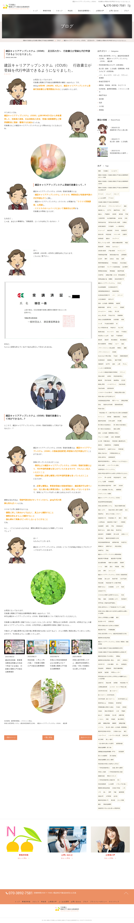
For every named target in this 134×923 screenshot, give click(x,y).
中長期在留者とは (115, 453)
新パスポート (114, 691)
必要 (99, 723)
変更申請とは (102, 703)
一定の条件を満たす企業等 (105, 743)
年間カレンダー (115, 672)
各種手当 (100, 550)
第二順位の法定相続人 (120, 425)
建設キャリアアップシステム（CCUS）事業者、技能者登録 (113, 643)
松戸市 (108, 364)
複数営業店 (117, 416)
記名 (99, 570)
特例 (122, 319)
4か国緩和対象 (111, 218)
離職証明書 (106, 723)
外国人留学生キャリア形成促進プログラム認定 (111, 607)
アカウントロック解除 (104, 493)
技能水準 (100, 796)
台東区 (109, 376)
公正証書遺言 (102, 299)
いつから (100, 719)
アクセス (111, 198)
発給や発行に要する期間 (115, 510)
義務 (125, 348)
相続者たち (101, 210)
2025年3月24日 (102, 691)
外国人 (110, 311)
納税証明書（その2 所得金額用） (116, 275)
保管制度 (100, 238)
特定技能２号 (124, 683)
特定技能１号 (112, 518)
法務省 (124, 222)
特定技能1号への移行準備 (113, 583)
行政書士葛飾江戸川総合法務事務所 (108, 202)
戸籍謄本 (107, 214)
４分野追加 (101, 522)
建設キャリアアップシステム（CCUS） (109, 497)
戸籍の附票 (111, 250)
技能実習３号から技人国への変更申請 (109, 808)
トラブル (100, 727)
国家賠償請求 (124, 356)
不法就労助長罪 (109, 323)
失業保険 (107, 715)
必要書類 (123, 254)
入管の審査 (110, 664)
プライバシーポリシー (114, 206)
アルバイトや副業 (103, 437)
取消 (122, 587)
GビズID (120, 327)
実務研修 (120, 315)
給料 (123, 259)
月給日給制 (101, 388)
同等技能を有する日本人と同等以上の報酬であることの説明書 (113, 678)
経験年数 (121, 715)
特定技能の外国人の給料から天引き (108, 764)
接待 (113, 364)
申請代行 (113, 327)
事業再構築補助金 (103, 263)
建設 (99, 804)
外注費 (119, 421)
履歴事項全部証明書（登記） (106, 660)
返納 (104, 599)
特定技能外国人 (118, 376)
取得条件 (124, 599)
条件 (115, 485)
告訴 (100, 103)
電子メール (115, 400)
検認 (126, 242)
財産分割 (100, 234)
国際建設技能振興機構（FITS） (107, 751)
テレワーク (115, 238)
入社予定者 (123, 579)
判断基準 (100, 364)
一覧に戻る (48, 737)
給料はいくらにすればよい (120, 461)
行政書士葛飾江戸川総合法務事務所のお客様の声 (112, 652)
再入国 (117, 311)
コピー (117, 344)
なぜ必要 (111, 784)
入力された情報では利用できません (108, 595)
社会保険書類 (102, 287)
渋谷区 (100, 711)
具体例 (114, 352)
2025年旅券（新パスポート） (106, 699)
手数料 (123, 711)
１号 (124, 788)
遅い (117, 664)
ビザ (117, 587)
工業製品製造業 (102, 687)
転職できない (102, 587)
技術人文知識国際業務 (104, 319)
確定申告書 (121, 271)
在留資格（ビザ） (114, 599)
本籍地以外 (119, 526)
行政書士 (106, 171)
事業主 (119, 348)
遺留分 (108, 238)
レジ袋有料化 (120, 226)
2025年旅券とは (122, 699)
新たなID (107, 579)
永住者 (121, 485)
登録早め (100, 514)
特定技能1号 (101, 449)
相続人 (100, 214)
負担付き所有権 (107, 404)
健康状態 (121, 792)
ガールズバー (102, 311)
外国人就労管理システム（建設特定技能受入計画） (113, 633)
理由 (99, 599)
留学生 (109, 307)
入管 (117, 711)
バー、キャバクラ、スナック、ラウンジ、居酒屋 (114, 76)
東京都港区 (114, 340)
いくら (100, 566)
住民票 (114, 214)
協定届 (100, 672)
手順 (126, 214)
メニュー (108, 194)
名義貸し (109, 360)
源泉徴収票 (111, 457)
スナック (120, 295)
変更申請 (118, 703)
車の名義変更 (102, 344)
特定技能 (108, 234)
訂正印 (100, 259)
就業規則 (123, 664)
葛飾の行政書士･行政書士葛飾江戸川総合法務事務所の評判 (113, 182)
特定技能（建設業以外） (119, 441)
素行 (117, 617)
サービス (100, 194)
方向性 (117, 230)
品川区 (116, 796)
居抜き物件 (101, 376)
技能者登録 (115, 291)
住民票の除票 (102, 250)
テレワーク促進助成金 (113, 267)
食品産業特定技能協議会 (105, 502)
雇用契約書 (119, 743)
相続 (125, 206)
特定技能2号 (117, 477)
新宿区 (124, 707)
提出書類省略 (102, 562)
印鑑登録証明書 (102, 254)
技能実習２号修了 (112, 522)
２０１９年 (117, 234)
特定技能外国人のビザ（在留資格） (111, 65)
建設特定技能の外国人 (104, 731)
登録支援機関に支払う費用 (105, 759)
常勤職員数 (111, 629)
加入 (126, 510)
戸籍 (112, 526)
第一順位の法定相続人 (104, 429)
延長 (107, 526)
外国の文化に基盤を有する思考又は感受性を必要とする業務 (113, 612)
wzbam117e (102, 591)
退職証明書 (122, 723)
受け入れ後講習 (102, 755)
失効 (122, 595)
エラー (100, 477)
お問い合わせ (102, 206)
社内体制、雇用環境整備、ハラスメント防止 (18, 721)
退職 (106, 566)
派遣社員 (111, 621)
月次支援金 (123, 263)
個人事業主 (121, 719)
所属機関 (108, 534)
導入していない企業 (104, 242)
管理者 (109, 416)
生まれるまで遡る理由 (104, 356)
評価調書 (116, 445)
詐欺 (126, 218)
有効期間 (100, 526)
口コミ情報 (121, 800)
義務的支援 (101, 776)
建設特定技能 (102, 421)
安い (118, 780)
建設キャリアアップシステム (106, 283)
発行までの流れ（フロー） (113, 514)
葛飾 (99, 171)
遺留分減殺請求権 (117, 242)
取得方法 (118, 530)
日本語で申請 (116, 788)
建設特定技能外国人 (104, 461)
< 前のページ (10, 737)
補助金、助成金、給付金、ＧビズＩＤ (112, 85)
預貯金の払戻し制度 (114, 222)
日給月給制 (122, 384)
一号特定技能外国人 (104, 768)
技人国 (114, 715)
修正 (125, 731)
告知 (99, 404)
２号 (99, 792)
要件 (106, 259)
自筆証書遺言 (102, 226)
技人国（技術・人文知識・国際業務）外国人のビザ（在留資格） (114, 70)
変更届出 (111, 703)
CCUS (119, 283)
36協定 (113, 719)
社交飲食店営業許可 (104, 295)
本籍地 (108, 246)
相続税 (118, 303)
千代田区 (124, 331)
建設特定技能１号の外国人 (105, 656)
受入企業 (116, 534)
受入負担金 (113, 755)
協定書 (107, 672)
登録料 (122, 562)
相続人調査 (117, 429)
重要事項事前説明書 (104, 788)
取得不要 (114, 579)
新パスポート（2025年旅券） (106, 695)
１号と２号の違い (121, 784)
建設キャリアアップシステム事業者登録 (109, 554)
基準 (110, 792)
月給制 (125, 416)
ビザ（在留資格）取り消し (105, 489)
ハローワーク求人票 (114, 735)
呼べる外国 (108, 477)
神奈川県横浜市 (109, 711)
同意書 (117, 566)
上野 (119, 364)
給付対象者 (101, 267)
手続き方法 (111, 315)
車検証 (110, 344)
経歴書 (116, 683)
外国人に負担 (102, 772)
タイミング (112, 570)
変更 (125, 518)
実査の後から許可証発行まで (106, 396)
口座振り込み (117, 731)
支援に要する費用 (117, 768)
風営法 (100, 445)
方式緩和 (111, 226)
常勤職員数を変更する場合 (105, 707)
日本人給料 (111, 421)
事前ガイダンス (111, 776)
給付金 (120, 218)
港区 (117, 331)
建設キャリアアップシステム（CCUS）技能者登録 (112, 574)
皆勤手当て (109, 546)
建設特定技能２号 (103, 800)
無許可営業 (118, 360)
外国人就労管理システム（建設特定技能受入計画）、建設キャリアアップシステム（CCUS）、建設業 (35, 723)
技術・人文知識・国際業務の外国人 (108, 433)
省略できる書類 (112, 562)
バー (113, 295)
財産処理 (124, 230)
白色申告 (100, 275)
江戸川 (109, 210)
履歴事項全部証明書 (104, 637)
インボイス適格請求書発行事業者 (107, 372)
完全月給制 (108, 380)
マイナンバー (121, 250)
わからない (115, 246)
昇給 (107, 550)
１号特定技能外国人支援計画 (106, 780)
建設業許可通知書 (103, 558)
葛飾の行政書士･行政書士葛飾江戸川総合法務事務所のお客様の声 (113, 189)
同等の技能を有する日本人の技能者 (108, 625)
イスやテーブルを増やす (105, 392)
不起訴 (115, 356)
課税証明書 (124, 400)
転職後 (100, 579)
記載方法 (100, 683)
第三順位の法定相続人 (104, 425)
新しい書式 (109, 739)
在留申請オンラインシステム (106, 469)
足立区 (123, 380)
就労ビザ (111, 299)
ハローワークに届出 (113, 465)
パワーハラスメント (104, 352)
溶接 (107, 719)
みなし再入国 (102, 315)
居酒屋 (122, 307)
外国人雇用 (101, 465)
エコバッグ (101, 230)
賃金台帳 (108, 683)
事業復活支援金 (102, 271)
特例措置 (111, 481)
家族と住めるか (102, 453)
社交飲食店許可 (112, 287)
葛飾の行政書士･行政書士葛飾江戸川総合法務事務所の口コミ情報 (113, 176)
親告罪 (100, 340)
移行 (120, 518)
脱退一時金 (110, 530)
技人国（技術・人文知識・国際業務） (117, 727)
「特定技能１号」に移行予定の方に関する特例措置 (113, 412)
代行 (124, 210)
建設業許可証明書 (116, 558)
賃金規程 (100, 668)
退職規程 (108, 668)
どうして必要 (102, 481)
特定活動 (100, 583)
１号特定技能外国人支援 (115, 772)
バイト (116, 307)
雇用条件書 (115, 542)
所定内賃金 (118, 546)
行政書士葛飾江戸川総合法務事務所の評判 (110, 648)
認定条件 (100, 534)
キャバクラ (110, 331)
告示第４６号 (102, 621)
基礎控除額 (101, 307)
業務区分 (100, 546)
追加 (124, 477)
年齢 (115, 792)
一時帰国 (122, 522)
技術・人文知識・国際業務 (105, 303)
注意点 (112, 259)
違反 (122, 344)
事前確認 (112, 271)
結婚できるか (112, 449)
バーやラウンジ (111, 384)
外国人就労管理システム (105, 506)
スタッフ (116, 194)
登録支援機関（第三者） (105, 747)
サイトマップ (114, 901)
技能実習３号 (102, 518)
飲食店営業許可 (104, 81)
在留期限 (116, 319)
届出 (111, 566)
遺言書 (101, 99)
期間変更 (118, 489)
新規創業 (100, 246)
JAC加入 (125, 660)
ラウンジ (122, 372)
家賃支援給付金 (114, 254)
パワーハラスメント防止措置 (106, 348)
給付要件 (125, 267)
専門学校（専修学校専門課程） (107, 603)
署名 (123, 566)
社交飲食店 (101, 360)
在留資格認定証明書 (104, 400)
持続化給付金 (102, 222)
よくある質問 (102, 198)
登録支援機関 (107, 804)
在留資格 (111, 587)
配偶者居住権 (119, 404)
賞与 (118, 660)
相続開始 (116, 380)
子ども (125, 364)
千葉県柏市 (119, 335)
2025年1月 (101, 664)
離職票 (114, 723)
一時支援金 (114, 263)
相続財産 (109, 230)
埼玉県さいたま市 (103, 335)
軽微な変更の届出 (120, 392)
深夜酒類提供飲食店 (104, 291)
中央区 (118, 707)
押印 (104, 570)
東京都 (113, 800)
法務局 (125, 234)
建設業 (100, 380)
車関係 (101, 110)
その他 (101, 106)
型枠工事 (125, 735)
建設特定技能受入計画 (112, 538)
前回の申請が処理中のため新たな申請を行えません (113, 473)
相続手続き (103, 95)
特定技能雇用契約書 (104, 542)
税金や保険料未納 (120, 506)
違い (104, 792)
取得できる (101, 530)
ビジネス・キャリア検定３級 (118, 687)
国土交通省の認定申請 (104, 485)
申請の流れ (101, 408)
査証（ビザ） (102, 510)
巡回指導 (121, 751)
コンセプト (114, 171)
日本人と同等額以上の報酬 (105, 617)
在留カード (124, 534)
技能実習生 (108, 445)
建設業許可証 (102, 629)
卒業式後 (120, 449)
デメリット (101, 416)
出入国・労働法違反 (104, 441)
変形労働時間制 (118, 668)
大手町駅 (108, 796)
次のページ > (85, 737)
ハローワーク (102, 735)
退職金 (118, 656)
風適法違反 (101, 331)
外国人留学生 (102, 457)
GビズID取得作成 (103, 327)
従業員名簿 (110, 388)
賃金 (117, 259)
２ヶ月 (100, 323)
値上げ (100, 715)
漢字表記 (100, 538)
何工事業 (100, 739)
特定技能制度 (102, 784)
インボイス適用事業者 (104, 368)
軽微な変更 (101, 384)
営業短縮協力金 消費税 (105, 279)
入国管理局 (101, 218)
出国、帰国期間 (115, 437)
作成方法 (123, 542)
